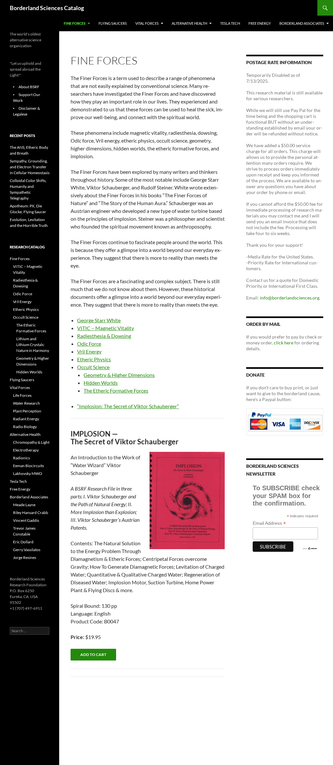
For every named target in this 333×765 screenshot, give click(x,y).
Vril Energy (89, 351)
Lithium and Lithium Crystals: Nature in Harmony (32, 344)
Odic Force (89, 344)
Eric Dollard (23, 541)
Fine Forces (75, 23)
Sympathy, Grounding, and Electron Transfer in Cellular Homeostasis (29, 167)
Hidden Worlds (101, 383)
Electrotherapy (26, 450)
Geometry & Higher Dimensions (119, 375)
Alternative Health (189, 23)
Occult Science (93, 367)
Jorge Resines (24, 557)
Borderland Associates (301, 23)
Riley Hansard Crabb (30, 512)
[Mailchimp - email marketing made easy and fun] (310, 548)
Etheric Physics (94, 359)
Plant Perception (27, 411)
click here (283, 342)
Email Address (269, 523)
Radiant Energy (26, 418)
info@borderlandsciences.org (289, 297)
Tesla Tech (230, 23)
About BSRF (29, 86)
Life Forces (22, 395)
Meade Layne (24, 504)
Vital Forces (147, 23)
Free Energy (259, 23)
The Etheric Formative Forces (116, 390)
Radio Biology (25, 426)
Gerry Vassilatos (26, 549)
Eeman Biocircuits (28, 465)
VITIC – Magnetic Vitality (105, 328)
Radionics (21, 457)
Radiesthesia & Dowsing (104, 336)
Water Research (26, 403)
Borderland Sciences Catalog (47, 7)
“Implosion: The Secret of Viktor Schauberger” (128, 406)
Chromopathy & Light (31, 442)
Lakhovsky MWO (27, 473)
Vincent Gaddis (26, 520)
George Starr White (99, 320)
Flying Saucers (113, 23)
